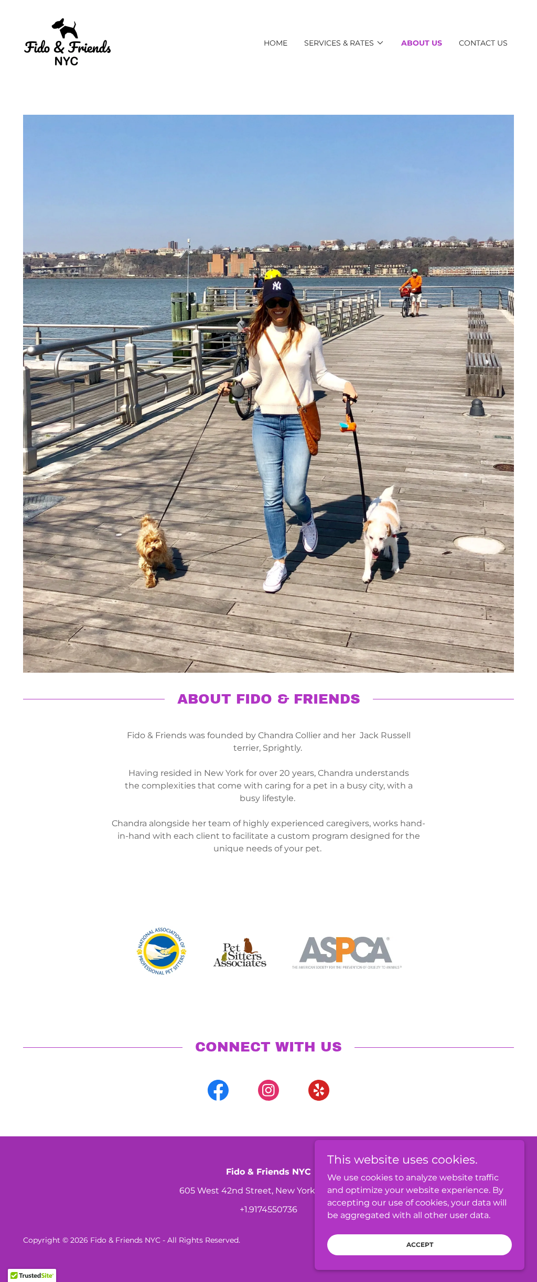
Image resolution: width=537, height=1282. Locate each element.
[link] (67, 42)
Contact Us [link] (483, 43)
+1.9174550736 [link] (268, 1209)
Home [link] (275, 43)
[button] (344, 43)
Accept (419, 1244)
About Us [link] (421, 43)
